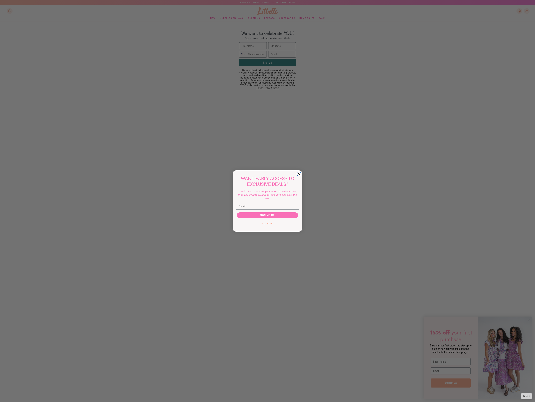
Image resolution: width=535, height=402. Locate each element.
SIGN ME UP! (268, 215)
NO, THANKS (268, 224)
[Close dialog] (299, 174)
